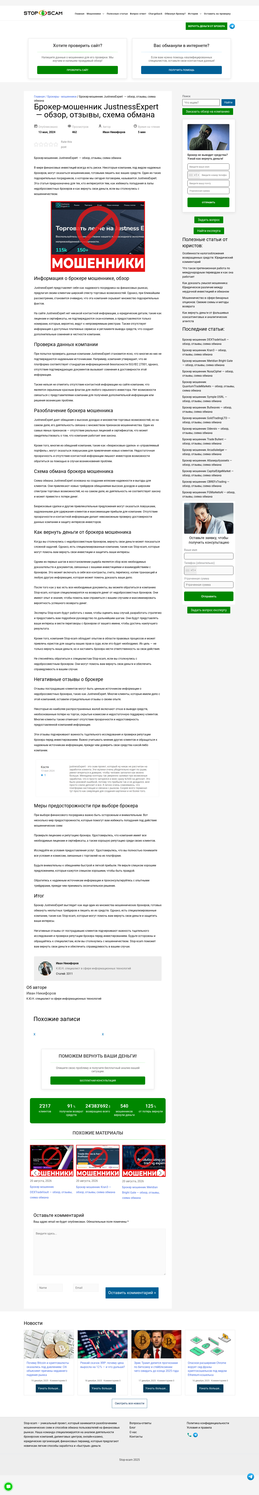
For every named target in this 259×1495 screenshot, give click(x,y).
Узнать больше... (49, 1388)
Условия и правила (199, 1427)
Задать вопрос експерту (209, 610)
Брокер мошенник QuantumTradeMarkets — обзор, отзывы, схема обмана (208, 386)
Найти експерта (209, 231)
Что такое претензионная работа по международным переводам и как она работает (207, 272)
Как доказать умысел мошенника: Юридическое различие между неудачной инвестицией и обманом (205, 287)
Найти (228, 102)
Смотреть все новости (129, 1403)
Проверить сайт (77, 70)
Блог (133, 1427)
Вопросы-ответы (140, 1423)
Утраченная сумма (196, 578)
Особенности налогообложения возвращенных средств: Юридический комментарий (207, 258)
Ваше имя (190, 550)
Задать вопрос (209, 220)
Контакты (136, 1436)
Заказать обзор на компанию (208, 111)
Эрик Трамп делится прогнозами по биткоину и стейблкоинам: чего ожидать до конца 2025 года (156, 1367)
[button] (35, 1173)
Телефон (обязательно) (199, 566)
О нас (133, 1432)
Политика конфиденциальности (208, 1423)
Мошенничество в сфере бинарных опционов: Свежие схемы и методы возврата (205, 302)
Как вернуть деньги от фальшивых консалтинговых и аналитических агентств (205, 317)
